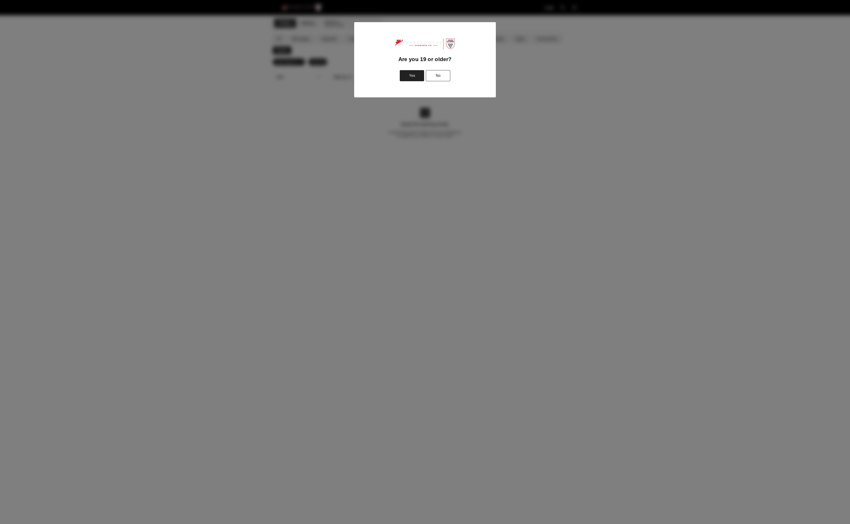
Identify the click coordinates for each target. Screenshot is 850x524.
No (438, 75)
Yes (412, 75)
